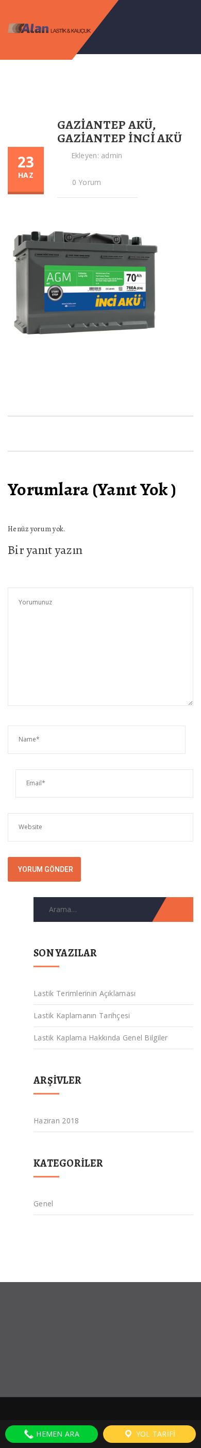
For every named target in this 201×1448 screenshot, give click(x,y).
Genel (43, 1203)
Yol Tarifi (154, 1434)
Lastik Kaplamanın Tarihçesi (82, 1015)
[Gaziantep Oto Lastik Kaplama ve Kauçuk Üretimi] (60, 27)
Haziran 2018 (56, 1120)
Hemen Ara (56, 1434)
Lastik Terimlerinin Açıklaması (85, 993)
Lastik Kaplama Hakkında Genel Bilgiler (101, 1037)
